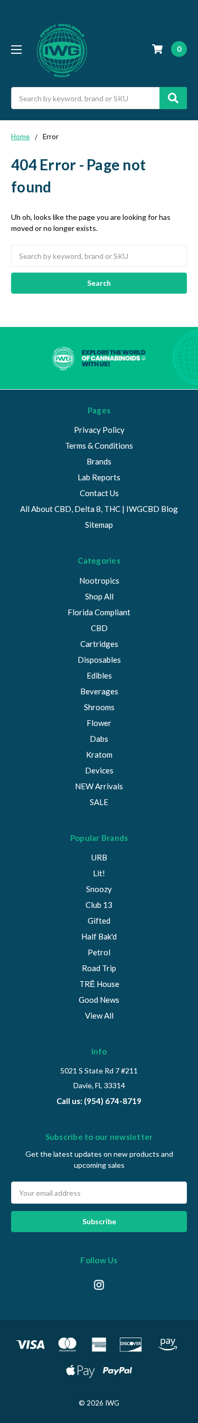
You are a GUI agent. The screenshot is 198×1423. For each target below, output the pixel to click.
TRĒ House (99, 984)
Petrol (99, 952)
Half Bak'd (99, 936)
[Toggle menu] (16, 49)
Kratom (99, 754)
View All (99, 1015)
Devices (99, 770)
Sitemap (99, 524)
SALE (99, 802)
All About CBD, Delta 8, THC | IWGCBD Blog (99, 509)
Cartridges (99, 643)
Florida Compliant (99, 612)
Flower (99, 723)
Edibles (99, 675)
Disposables (99, 659)
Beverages (99, 691)
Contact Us (99, 493)
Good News (99, 999)
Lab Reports (99, 477)
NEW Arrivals (99, 786)
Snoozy (99, 889)
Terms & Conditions (99, 445)
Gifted (99, 920)
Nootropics (99, 580)
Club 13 (99, 904)
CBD (99, 628)
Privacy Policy (99, 429)
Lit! (99, 873)
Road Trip (99, 968)
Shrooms (99, 707)
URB (99, 857)
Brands (99, 461)
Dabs (99, 738)
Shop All (99, 596)
